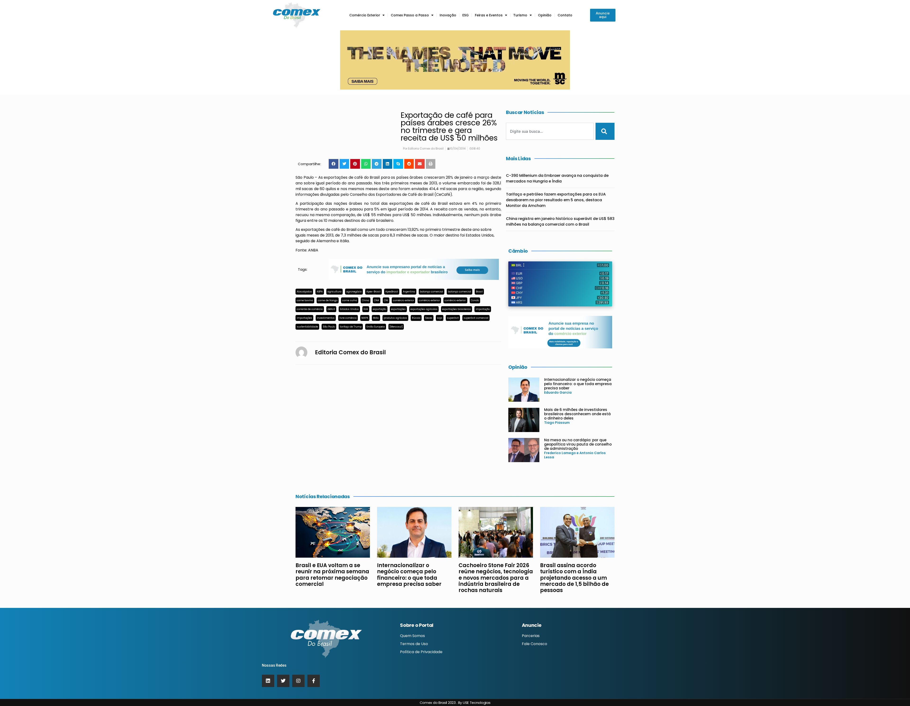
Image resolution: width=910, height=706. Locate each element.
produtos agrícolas (395, 318)
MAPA (364, 318)
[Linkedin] (268, 681)
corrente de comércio (310, 309)
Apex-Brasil (373, 291)
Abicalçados (304, 291)
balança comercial (431, 291)
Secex (428, 318)
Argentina (409, 291)
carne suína (349, 300)
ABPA (320, 291)
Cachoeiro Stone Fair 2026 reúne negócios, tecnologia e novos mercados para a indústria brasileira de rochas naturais (496, 578)
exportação (379, 309)
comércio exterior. (455, 300)
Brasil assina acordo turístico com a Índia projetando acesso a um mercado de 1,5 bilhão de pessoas (574, 578)
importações (304, 318)
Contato (565, 15)
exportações (398, 309)
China (365, 300)
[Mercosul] (396, 326)
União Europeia (375, 326)
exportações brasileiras (456, 309)
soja (439, 318)
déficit (331, 309)
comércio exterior (403, 300)
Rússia (416, 318)
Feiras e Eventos (489, 15)
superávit (453, 318)
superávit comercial (476, 318)
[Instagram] (298, 681)
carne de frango (327, 300)
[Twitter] (283, 681)
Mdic (376, 318)
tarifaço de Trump (351, 326)
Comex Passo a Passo (410, 15)
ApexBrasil (391, 291)
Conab (475, 300)
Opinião (544, 15)
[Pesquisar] (605, 131)
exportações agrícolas (423, 309)
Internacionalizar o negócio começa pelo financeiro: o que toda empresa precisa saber (578, 384)
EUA (366, 309)
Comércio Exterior (364, 15)
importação (483, 309)
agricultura (334, 291)
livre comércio (348, 318)
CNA (376, 300)
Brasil (479, 291)
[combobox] (550, 131)
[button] (333, 164)
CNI (386, 300)
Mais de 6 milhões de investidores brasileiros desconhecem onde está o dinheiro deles (577, 414)
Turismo (520, 15)
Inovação (448, 15)
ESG (465, 15)
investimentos (326, 318)
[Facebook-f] (313, 681)
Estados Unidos (349, 309)
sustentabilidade (307, 326)
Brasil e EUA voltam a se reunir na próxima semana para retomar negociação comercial (332, 575)
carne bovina (305, 300)
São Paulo (329, 326)
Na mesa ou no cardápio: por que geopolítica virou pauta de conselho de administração (578, 444)
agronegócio (354, 291)
